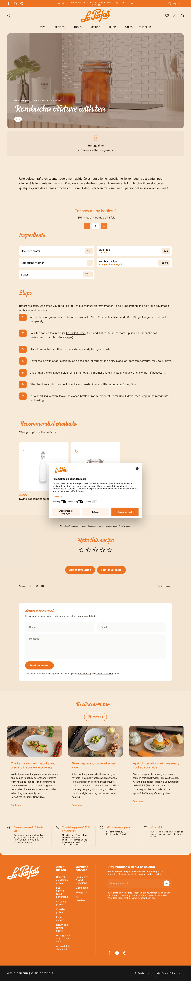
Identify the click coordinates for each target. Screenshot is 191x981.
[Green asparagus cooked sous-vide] (95, 741)
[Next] (132, 3)
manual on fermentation (98, 305)
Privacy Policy (84, 673)
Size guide (81, 892)
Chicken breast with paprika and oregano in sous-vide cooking (33, 765)
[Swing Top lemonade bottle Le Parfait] (43, 466)
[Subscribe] (167, 883)
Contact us (82, 887)
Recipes (24, 100)
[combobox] (176, 3)
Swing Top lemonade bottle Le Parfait (42, 498)
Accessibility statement (63, 948)
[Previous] (59, 3)
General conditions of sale (62, 879)
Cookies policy (60, 911)
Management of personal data (63, 938)
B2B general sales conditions (62, 892)
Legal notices (60, 918)
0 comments (166, 586)
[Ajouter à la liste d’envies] (25, 451)
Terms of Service (104, 673)
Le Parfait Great (76, 333)
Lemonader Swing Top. (122, 384)
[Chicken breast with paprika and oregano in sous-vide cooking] (34, 741)
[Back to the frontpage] (15, 100)
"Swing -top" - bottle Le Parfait (95, 217)
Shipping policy (61, 903)
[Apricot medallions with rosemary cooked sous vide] (156, 741)
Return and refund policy (62, 927)
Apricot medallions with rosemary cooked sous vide (156, 765)
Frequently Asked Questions (82, 879)
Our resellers (80, 899)
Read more (16, 805)
